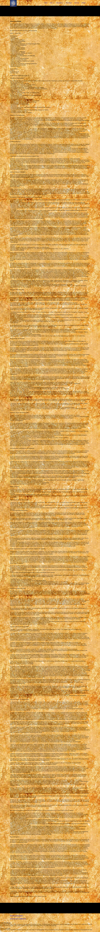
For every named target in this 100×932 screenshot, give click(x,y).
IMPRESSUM (22, 918)
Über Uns (76, 2)
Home (45, 2)
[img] (23, 5)
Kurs (51, 2)
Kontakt (84, 2)
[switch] (0, 927)
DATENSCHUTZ (14, 918)
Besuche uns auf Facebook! (16, 915)
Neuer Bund (69, 2)
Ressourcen (59, 2)
